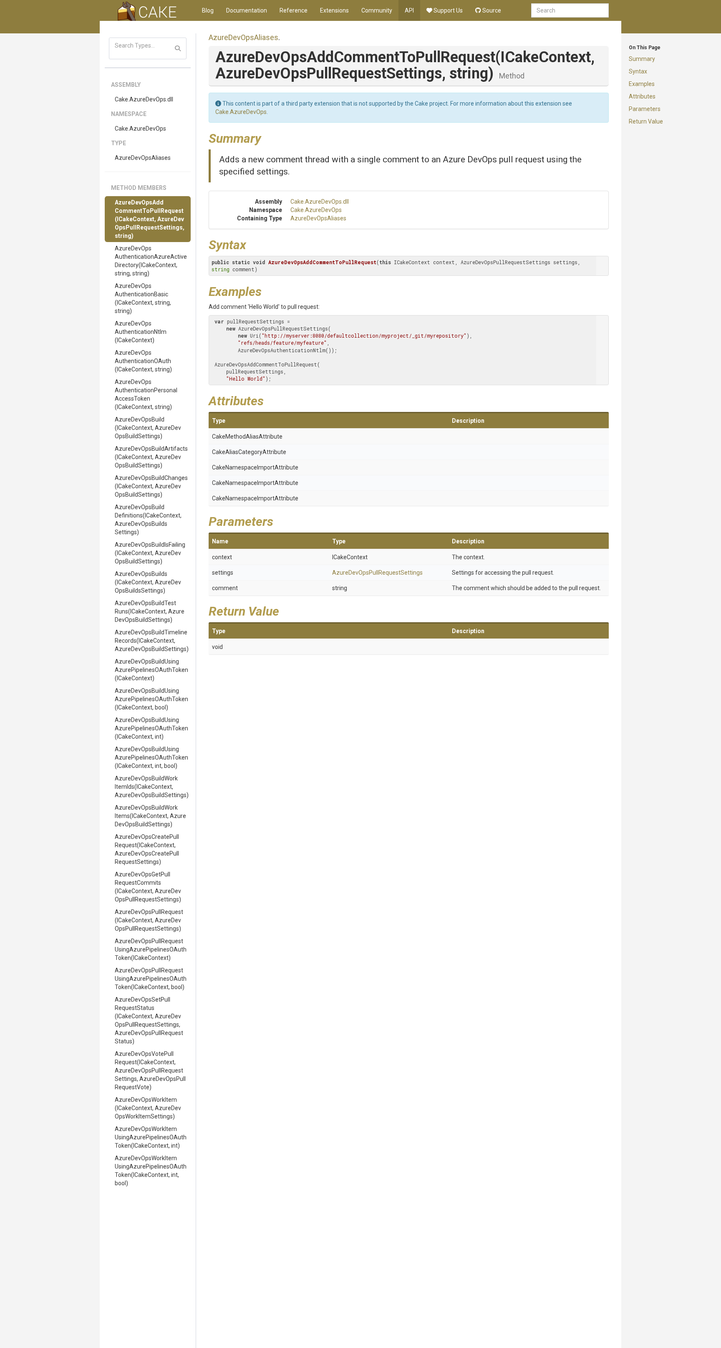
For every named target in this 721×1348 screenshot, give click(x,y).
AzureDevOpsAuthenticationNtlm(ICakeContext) (140, 331)
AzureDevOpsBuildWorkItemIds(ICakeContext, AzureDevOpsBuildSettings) (152, 786)
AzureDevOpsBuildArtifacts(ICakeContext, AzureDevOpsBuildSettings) (151, 457)
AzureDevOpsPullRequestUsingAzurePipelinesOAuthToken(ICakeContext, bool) (151, 978)
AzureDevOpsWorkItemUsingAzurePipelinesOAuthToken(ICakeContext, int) (151, 1137)
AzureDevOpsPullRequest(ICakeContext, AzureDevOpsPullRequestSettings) (149, 920)
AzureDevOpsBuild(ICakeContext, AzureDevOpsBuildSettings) (148, 427)
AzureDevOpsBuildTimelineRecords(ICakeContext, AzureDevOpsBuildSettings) (152, 640)
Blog (208, 10)
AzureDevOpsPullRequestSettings (377, 572)
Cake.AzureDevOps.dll (144, 99)
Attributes (642, 96)
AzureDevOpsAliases (143, 157)
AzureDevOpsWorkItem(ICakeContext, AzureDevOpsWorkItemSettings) (148, 1108)
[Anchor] (267, 137)
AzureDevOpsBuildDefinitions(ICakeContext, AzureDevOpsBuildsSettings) (148, 519)
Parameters (644, 109)
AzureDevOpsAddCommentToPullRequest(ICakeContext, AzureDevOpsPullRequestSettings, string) (149, 219)
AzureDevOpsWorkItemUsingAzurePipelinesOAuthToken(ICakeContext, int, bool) (151, 1170)
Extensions (334, 10)
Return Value (646, 121)
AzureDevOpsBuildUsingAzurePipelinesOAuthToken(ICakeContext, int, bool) (151, 757)
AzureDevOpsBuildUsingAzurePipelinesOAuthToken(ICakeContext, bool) (151, 699)
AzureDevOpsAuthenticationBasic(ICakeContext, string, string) (143, 298)
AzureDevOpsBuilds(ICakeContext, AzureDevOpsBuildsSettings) (148, 582)
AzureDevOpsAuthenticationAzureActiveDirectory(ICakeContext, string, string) (151, 261)
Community (376, 10)
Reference (294, 10)
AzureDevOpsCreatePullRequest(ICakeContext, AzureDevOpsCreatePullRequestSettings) (147, 849)
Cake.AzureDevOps (140, 128)
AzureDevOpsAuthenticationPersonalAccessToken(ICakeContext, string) (146, 394)
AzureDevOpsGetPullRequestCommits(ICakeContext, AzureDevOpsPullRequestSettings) (148, 887)
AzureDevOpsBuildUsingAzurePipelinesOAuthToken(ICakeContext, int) (151, 728)
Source (491, 10)
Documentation (246, 10)
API (409, 10)
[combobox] (570, 10)
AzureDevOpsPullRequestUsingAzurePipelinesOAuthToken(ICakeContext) (151, 949)
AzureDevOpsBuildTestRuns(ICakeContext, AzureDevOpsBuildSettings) (149, 611)
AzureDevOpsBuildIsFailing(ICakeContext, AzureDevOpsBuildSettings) (150, 553)
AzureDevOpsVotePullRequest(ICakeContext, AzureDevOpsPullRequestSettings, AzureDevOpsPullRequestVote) (150, 1070)
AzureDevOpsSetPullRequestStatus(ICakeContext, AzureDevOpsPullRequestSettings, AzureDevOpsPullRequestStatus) (149, 1020)
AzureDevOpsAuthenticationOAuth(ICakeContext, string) (143, 361)
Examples (642, 84)
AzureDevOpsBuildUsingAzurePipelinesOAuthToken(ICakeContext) (151, 670)
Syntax (638, 71)
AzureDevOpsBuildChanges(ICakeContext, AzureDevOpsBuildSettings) (151, 486)
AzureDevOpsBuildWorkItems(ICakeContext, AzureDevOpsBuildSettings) (150, 816)
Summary (642, 59)
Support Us (447, 10)
